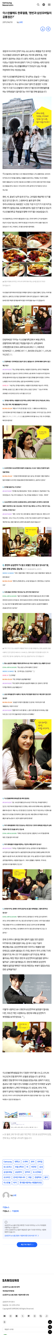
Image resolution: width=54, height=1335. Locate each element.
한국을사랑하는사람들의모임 (31, 1182)
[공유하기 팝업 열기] (50, 1327)
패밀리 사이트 (9, 1329)
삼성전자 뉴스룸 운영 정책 (11, 1287)
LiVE (21, 22)
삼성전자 (18, 1172)
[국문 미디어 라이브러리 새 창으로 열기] (41, 1316)
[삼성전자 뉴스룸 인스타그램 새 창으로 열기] (11, 1316)
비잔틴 (33, 1167)
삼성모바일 (8, 1172)
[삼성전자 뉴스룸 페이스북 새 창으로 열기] (17, 1316)
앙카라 (27, 1172)
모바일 (39, 1161)
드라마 (25, 1161)
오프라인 (7, 1177)
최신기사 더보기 (26, 1245)
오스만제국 (37, 1172)
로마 (32, 1161)
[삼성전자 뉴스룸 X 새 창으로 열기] (23, 1316)
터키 (15, 1182)
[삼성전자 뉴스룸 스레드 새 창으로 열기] (35, 1316)
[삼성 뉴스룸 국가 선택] (43, 4)
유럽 (30, 1177)
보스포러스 (8, 1167)
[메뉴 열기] (49, 4)
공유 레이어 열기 (48, 29)
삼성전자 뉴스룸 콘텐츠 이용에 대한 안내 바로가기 (21, 1236)
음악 (46, 1177)
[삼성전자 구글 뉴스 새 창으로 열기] (5, 1322)
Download (42, 29)
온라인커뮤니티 (19, 1177)
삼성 (41, 1167)
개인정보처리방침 (8, 1291)
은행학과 (38, 1177)
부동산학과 (19, 1167)
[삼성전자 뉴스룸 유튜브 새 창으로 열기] (5, 1316)
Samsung (8, 1161)
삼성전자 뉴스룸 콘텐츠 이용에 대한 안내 (16, 1295)
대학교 (17, 1161)
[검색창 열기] (38, 4)
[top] (50, 1332)
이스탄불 (7, 1182)
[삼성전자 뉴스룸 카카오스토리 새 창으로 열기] (29, 1316)
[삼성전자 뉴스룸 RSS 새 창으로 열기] (47, 1316)
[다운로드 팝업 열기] (50, 1322)
